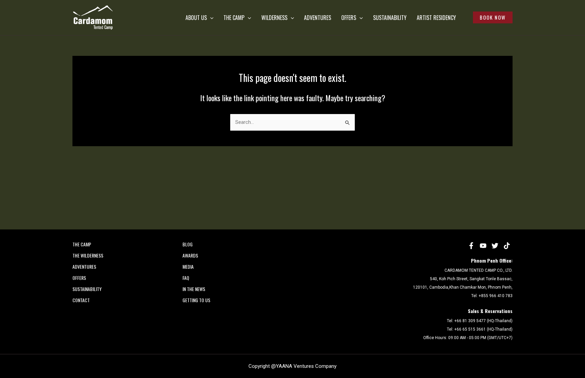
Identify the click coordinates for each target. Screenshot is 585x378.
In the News (193, 288)
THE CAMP (233, 18)
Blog (187, 244)
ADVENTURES (317, 18)
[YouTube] (483, 245)
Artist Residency (436, 18)
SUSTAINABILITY (390, 18)
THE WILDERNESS (87, 255)
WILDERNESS (274, 18)
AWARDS (190, 255)
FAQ (185, 277)
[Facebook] (471, 245)
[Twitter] (495, 245)
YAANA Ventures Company (306, 366)
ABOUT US (196, 18)
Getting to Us (196, 300)
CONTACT (81, 300)
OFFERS (348, 18)
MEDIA (188, 266)
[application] (210, 17)
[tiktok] (507, 245)
